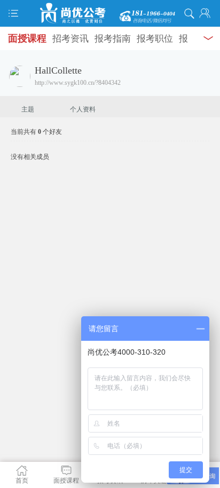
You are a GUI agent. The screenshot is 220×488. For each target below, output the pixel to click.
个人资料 (83, 109)
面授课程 (27, 38)
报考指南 (113, 39)
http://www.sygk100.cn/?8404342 (78, 82)
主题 (27, 109)
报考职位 (155, 39)
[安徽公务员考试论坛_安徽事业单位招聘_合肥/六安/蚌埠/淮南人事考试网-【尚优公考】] (110, 13)
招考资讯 (70, 39)
